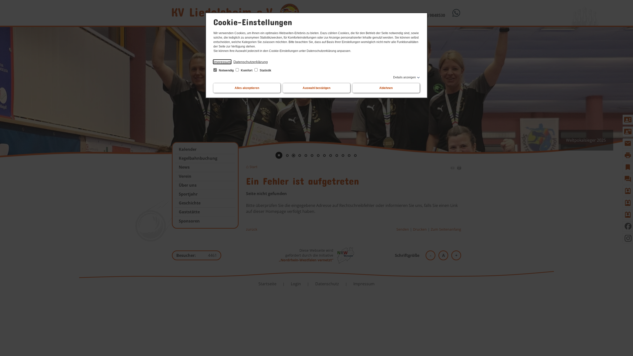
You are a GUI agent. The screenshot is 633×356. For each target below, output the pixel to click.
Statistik (265, 70)
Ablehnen (386, 88)
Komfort (246, 70)
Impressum (222, 62)
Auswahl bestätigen (316, 88)
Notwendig (226, 70)
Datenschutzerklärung (250, 62)
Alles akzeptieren (247, 88)
